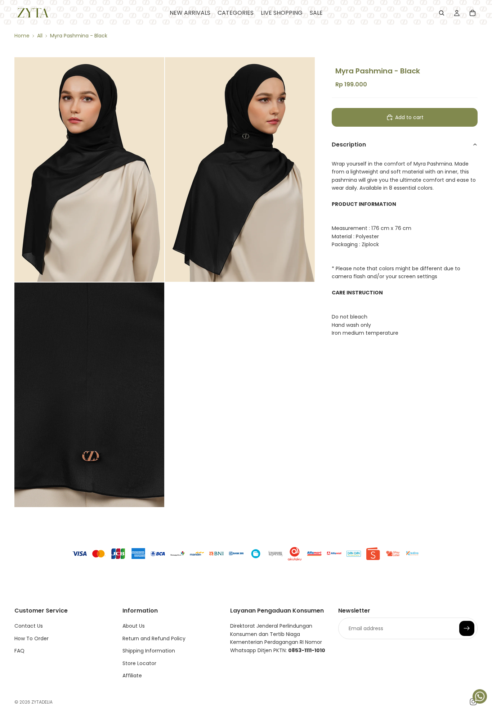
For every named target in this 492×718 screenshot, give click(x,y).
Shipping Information (148, 650)
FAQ (19, 650)
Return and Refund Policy (153, 638)
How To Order (31, 638)
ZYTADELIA (42, 702)
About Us (133, 626)
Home (22, 35)
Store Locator (139, 663)
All (40, 35)
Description (349, 144)
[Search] (441, 13)
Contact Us (28, 626)
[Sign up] (466, 628)
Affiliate (132, 675)
